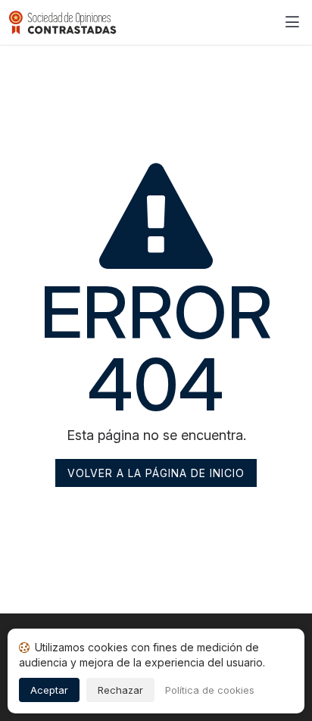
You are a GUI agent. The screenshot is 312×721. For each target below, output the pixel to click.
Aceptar (49, 690)
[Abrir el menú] (292, 23)
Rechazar (120, 690)
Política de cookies (209, 690)
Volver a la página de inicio (156, 473)
